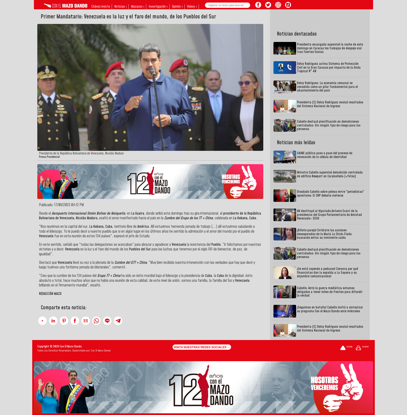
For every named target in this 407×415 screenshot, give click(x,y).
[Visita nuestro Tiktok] (288, 6)
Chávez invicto (100, 6)
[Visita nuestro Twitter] (268, 6)
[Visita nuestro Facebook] (258, 6)
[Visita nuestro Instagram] (278, 6)
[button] (42, 320)
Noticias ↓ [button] (120, 6)
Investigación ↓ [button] (158, 6)
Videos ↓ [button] (192, 6)
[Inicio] (65, 6)
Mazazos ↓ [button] (137, 6)
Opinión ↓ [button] (177, 6)
